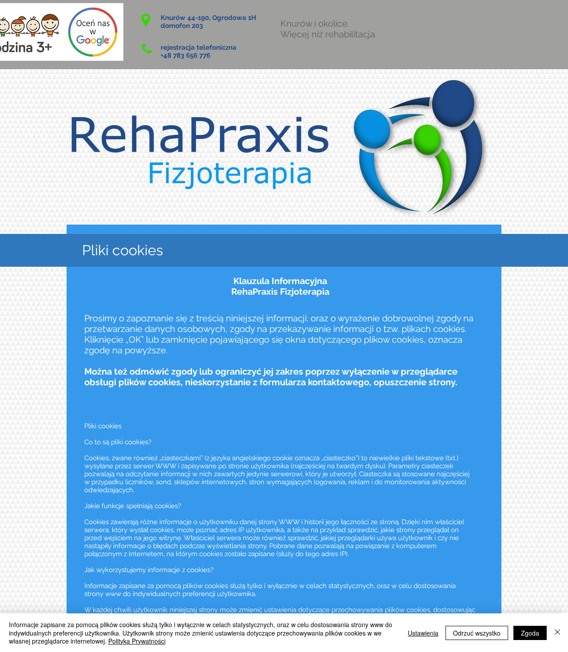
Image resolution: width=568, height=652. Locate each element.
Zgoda (530, 632)
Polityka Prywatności (137, 640)
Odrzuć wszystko (477, 632)
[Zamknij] (557, 632)
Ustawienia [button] (423, 632)
